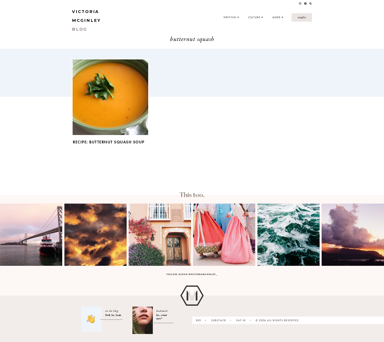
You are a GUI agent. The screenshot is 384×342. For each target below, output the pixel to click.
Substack (218, 320)
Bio (198, 320)
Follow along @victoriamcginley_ (192, 274)
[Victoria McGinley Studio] (192, 296)
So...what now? (161, 317)
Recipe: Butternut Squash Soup (109, 142)
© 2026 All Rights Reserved (277, 320)
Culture (254, 17)
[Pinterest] (305, 3)
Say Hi (241, 320)
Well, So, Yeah (113, 315)
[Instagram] (300, 3)
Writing (229, 17)
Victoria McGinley (86, 20)
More (276, 17)
